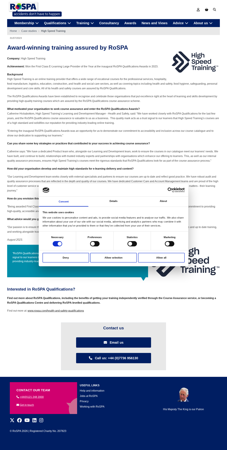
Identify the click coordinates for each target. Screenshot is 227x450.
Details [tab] (114, 201)
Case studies (29, 31)
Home (13, 31)
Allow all (161, 257)
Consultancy (109, 23)
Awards (130, 23)
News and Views (155, 23)
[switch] (95, 243)
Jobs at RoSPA (89, 396)
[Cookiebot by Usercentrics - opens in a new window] (170, 190)
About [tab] (163, 201)
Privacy (84, 401)
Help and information (92, 390)
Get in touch (27, 405)
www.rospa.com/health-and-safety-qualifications (56, 310)
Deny (66, 257)
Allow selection (114, 257)
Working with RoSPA (92, 406)
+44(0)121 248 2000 (32, 397)
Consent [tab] (64, 201)
